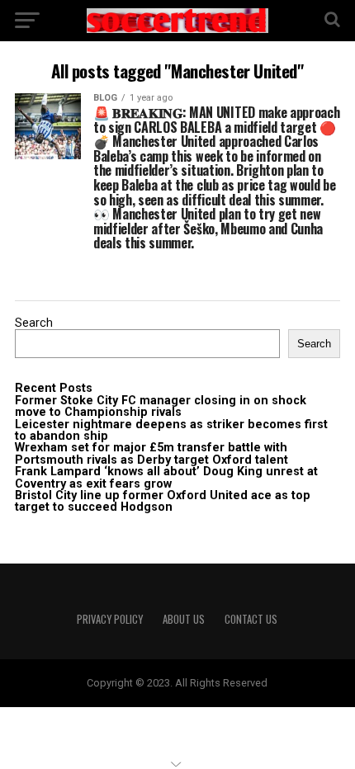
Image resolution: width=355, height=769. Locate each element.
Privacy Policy (110, 619)
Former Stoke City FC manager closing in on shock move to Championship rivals (160, 406)
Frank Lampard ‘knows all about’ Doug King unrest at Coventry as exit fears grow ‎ (166, 477)
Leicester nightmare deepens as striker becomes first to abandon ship (171, 430)
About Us (184, 619)
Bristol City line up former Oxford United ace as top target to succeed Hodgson (162, 501)
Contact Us (251, 619)
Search (34, 323)
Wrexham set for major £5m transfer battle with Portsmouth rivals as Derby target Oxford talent (151, 453)
